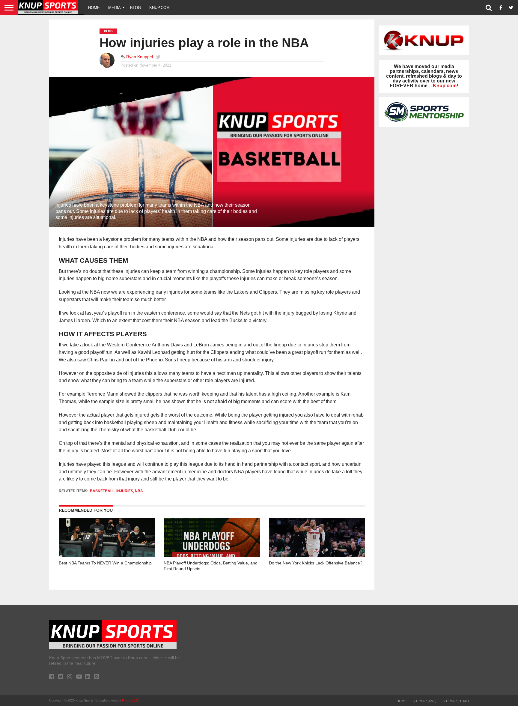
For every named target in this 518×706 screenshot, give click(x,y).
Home (94, 7)
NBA (139, 491)
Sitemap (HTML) (455, 701)
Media (114, 7)
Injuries (124, 491)
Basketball (102, 491)
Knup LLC (130, 700)
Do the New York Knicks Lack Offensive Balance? (315, 563)
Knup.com (159, 7)
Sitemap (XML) (424, 701)
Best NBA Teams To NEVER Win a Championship (105, 563)
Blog (135, 7)
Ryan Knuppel (139, 56)
